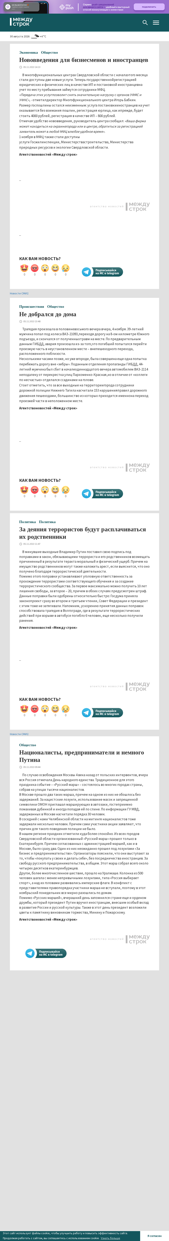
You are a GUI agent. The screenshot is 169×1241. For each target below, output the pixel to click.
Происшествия (31, 306)
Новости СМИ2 (19, 293)
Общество (49, 52)
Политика (27, 522)
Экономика (28, 52)
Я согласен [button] (155, 1236)
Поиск (145, 22)
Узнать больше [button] (110, 1238)
